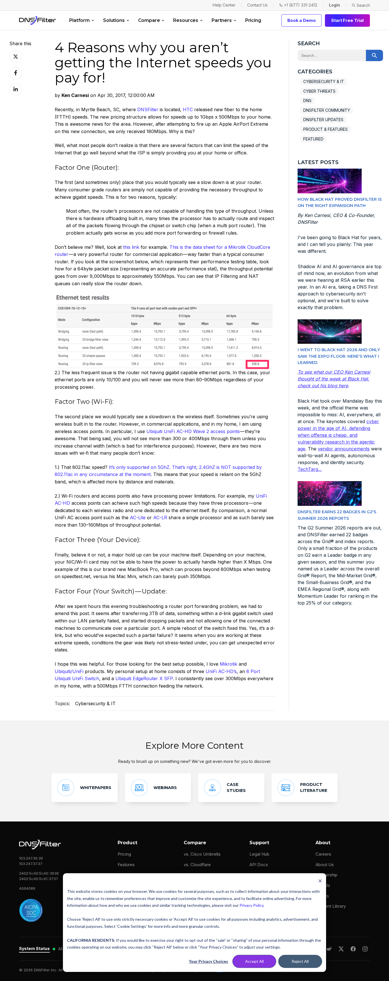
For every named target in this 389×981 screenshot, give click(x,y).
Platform (79, 20)
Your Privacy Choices (208, 961)
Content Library (331, 906)
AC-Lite (138, 517)
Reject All (300, 961)
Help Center (224, 5)
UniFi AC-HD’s (221, 671)
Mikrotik (228, 664)
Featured (313, 138)
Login (334, 5)
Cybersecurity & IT (95, 703)
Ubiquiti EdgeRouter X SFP (144, 678)
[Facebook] (353, 949)
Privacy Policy (251, 905)
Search (363, 5)
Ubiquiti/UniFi (69, 671)
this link (131, 247)
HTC (188, 109)
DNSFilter (147, 109)
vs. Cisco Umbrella (202, 854)
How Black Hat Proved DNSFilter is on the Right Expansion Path (340, 202)
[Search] (374, 55)
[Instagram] (365, 949)
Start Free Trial (347, 20)
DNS (307, 100)
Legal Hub (259, 854)
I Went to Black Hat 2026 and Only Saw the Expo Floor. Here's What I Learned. (339, 356)
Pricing (253, 20)
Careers (323, 854)
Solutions (114, 20)
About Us (325, 864)
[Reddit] (329, 949)
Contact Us (257, 5)
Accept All (254, 961)
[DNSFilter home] (37, 20)
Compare (149, 20)
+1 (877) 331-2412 (300, 5)
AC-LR (160, 517)
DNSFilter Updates (323, 119)
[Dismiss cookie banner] (320, 880)
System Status (34, 948)
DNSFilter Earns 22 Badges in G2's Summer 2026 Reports (337, 515)
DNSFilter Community (326, 110)
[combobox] (332, 55)
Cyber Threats (319, 91)
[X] (341, 949)
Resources (185, 20)
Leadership (326, 874)
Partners (222, 20)
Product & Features (325, 129)
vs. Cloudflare (197, 864)
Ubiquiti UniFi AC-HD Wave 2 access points (193, 431)
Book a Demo (301, 20)
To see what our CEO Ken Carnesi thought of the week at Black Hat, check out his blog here (334, 378)
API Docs (258, 864)
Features (126, 864)
